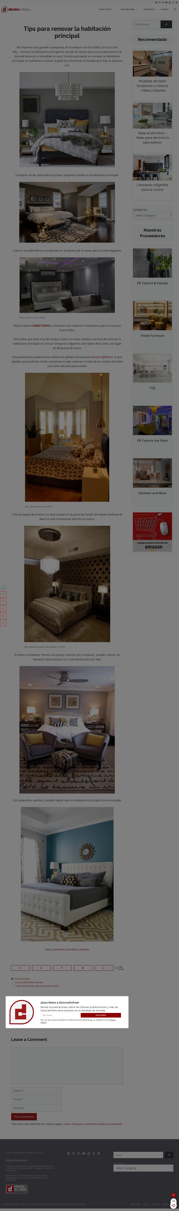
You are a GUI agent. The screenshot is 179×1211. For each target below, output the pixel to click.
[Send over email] (83, 968)
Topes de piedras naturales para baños (37, 985)
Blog (145, 1204)
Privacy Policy (169, 1204)
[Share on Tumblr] (3, 623)
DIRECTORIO (105, 9)
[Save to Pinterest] (62, 968)
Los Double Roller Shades (29, 982)
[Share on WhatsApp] (104, 968)
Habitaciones (22, 978)
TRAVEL (165, 9)
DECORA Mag (127, 9)
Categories (140, 209)
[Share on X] (41, 968)
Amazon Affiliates (101, 357)
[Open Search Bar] (175, 9)
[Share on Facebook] (20, 968)
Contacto (155, 1204)
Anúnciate (149, 9)
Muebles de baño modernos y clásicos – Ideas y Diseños (152, 85)
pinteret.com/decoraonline (71, 949)
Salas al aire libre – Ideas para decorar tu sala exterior (152, 137)
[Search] (166, 24)
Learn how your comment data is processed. (92, 1124)
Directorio (135, 1204)
